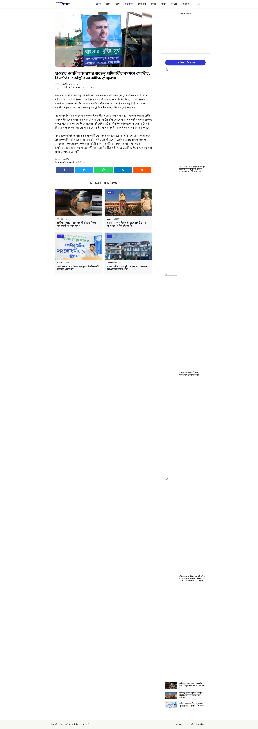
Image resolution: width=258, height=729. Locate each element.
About (178, 724)
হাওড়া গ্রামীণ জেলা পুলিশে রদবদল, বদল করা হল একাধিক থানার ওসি (127, 268)
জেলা (98, 4)
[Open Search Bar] (199, 4)
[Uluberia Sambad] (64, 4)
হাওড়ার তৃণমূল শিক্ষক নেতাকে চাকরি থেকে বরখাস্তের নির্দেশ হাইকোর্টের (126, 224)
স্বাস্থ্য (163, 4)
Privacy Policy (189, 724)
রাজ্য (108, 4)
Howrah (62, 162)
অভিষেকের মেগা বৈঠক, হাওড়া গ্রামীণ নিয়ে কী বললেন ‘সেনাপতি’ (78, 268)
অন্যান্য (186, 4)
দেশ (117, 4)
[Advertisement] (185, 32)
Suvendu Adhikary (76, 162)
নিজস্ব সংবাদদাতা (71, 84)
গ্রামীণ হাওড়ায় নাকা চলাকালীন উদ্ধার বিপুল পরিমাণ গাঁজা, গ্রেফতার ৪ (76, 224)
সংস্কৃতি (174, 4)
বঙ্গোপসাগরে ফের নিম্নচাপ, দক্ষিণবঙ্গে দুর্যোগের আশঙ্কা (189, 373)
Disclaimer (202, 724)
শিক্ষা (153, 4)
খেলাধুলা (142, 4)
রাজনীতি (128, 4)
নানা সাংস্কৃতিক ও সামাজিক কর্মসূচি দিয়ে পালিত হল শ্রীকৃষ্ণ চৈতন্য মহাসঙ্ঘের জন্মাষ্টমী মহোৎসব (192, 169)
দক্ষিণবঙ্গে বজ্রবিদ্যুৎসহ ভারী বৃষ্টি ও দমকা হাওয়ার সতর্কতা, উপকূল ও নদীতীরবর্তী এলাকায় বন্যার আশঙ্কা (192, 578)
